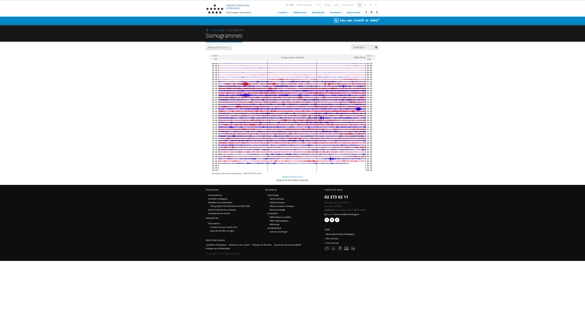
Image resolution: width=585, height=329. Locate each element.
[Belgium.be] (353, 248)
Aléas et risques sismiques (282, 206)
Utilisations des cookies (239, 245)
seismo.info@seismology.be (346, 214)
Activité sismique (277, 202)
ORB (291, 5)
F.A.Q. (318, 5)
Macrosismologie (277, 210)
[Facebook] (366, 12)
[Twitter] (371, 12)
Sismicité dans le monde (219, 213)
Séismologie (299, 12)
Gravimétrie (318, 12)
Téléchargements (305, 5)
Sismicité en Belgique (217, 199)
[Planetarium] (326, 248)
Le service (282, 12)
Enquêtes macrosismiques (220, 202)
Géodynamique (274, 228)
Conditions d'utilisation (216, 245)
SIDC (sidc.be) (332, 238)
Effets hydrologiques (279, 220)
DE (376, 5)
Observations (214, 223)
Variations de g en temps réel (223, 227)
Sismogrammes (215, 195)
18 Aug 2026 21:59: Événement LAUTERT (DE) (230, 206)
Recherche (335, 12)
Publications (353, 12)
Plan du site (348, 5)
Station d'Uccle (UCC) (292, 176)
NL (370, 5)
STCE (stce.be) (332, 243)
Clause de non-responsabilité (287, 245)
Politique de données (262, 245)
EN (365, 5)
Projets (327, 5)
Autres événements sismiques (222, 210)
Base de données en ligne (222, 231)
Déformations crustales (280, 217)
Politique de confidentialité (218, 248)
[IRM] (340, 248)
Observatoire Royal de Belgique (340, 234)
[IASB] (333, 248)
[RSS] (377, 12)
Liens (336, 5)
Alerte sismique (277, 199)
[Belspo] (346, 248)
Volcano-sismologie (278, 231)
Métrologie (275, 224)
